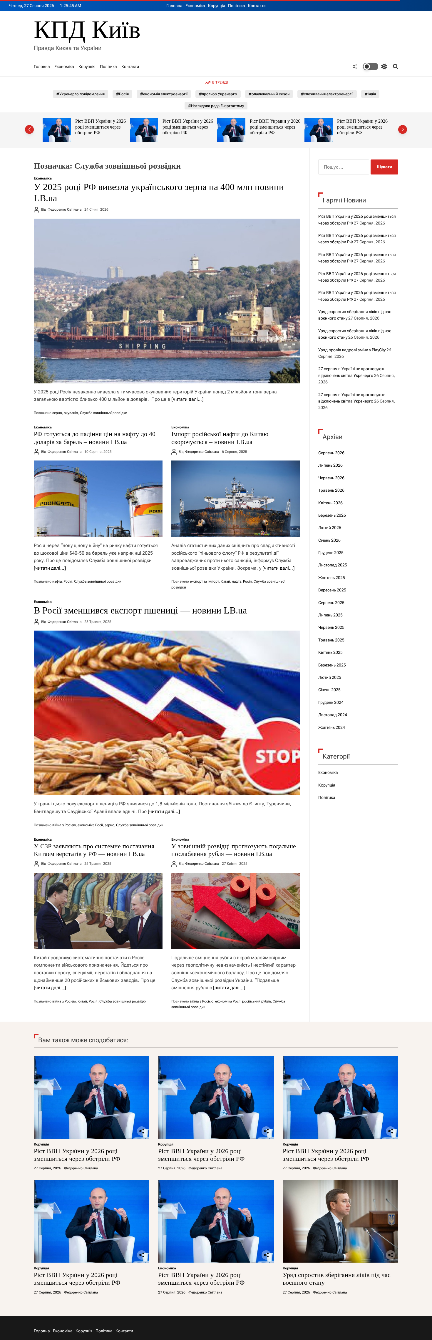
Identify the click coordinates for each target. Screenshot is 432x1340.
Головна (174, 5)
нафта (57, 581)
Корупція (216, 5)
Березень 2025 (332, 665)
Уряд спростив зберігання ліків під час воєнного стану (363, 126)
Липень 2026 (330, 465)
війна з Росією (64, 825)
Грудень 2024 (331, 702)
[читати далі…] (187, 399)
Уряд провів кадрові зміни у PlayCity (352, 350)
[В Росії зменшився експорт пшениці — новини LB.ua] (167, 713)
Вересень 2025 (332, 590)
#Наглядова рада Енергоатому (216, 106)
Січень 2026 (329, 540)
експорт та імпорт (204, 581)
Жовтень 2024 (331, 727)
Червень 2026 (331, 478)
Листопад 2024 (332, 714)
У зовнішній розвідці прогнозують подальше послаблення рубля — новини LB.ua (233, 849)
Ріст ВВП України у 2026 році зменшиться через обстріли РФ (100, 126)
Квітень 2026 (330, 503)
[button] (29, 129)
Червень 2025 (331, 627)
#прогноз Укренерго (218, 94)
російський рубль (256, 1001)
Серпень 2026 (331, 452)
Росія (67, 581)
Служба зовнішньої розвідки (103, 413)
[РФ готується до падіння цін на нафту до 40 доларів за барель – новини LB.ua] (98, 498)
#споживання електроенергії (327, 94)
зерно (57, 413)
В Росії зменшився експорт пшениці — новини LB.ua (140, 610)
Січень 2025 (329, 689)
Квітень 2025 (330, 652)
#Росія (122, 94)
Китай (225, 581)
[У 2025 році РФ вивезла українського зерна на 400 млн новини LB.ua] (167, 301)
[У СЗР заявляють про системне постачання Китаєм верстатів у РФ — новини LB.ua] (98, 911)
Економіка (195, 5)
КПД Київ (87, 29)
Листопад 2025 (332, 565)
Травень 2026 (331, 490)
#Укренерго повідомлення (80, 94)
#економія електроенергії (163, 94)
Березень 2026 (332, 515)
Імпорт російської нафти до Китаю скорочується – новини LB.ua (219, 437)
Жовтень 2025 (331, 577)
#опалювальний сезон (269, 94)
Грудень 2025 (331, 552)
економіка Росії (90, 825)
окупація (71, 413)
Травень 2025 (331, 640)
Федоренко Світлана (64, 209)
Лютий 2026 (329, 527)
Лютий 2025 (329, 677)
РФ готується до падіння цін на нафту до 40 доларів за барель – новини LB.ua (94, 437)
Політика (236, 5)
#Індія (370, 94)
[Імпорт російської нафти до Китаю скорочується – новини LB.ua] (235, 498)
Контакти (257, 5)
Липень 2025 (330, 615)
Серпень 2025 (331, 602)
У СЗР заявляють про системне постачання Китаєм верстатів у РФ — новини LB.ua (94, 849)
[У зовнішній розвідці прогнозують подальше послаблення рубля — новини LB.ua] (235, 911)
